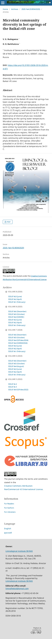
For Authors (9, 508)
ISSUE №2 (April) (15, 299)
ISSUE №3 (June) (15, 296)
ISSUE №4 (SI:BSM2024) (17, 343)
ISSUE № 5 (12, 387)
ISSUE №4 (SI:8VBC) (16, 317)
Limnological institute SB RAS (19, 551)
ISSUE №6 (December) (17, 311)
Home (5, 9)
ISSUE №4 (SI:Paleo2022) (18, 389)
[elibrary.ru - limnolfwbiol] (26, 466)
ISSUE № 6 (12, 384)
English (7, 528)
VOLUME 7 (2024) (15, 330)
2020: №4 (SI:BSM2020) (30, 9)
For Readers (9, 503)
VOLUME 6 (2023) (15, 356)
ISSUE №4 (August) (16, 366)
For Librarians (10, 512)
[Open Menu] (3, 3)
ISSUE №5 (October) (16, 314)
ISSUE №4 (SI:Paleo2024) (18, 340)
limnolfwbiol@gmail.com (17, 588)
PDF (9, 222)
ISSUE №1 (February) (16, 302)
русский (8, 532)
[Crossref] (21, 429)
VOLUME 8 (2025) (15, 306)
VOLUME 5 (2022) (15, 379)
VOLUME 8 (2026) (15, 291)
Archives (14, 9)
